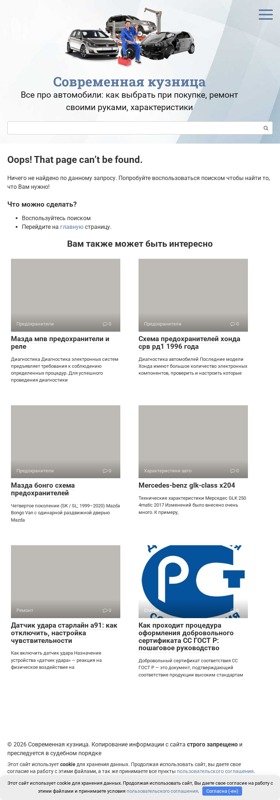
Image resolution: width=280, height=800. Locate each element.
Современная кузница (129, 81)
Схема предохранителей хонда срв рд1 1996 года (189, 343)
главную (71, 226)
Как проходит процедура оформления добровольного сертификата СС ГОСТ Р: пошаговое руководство (186, 636)
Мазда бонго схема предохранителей (43, 489)
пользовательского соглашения (215, 771)
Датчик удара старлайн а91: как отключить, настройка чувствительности (64, 633)
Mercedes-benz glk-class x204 (187, 485)
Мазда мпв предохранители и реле (60, 343)
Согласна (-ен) (222, 791)
